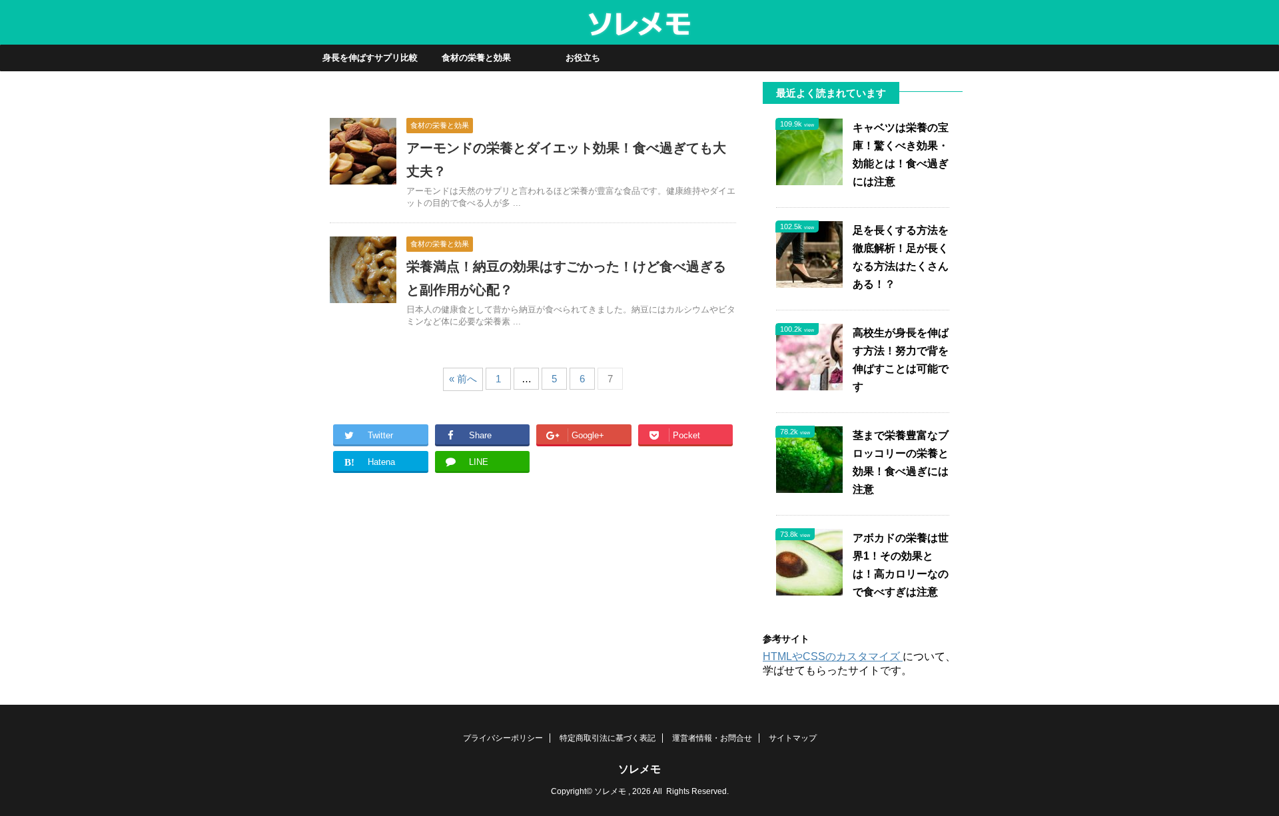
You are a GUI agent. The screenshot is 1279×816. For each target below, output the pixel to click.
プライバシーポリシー (503, 738)
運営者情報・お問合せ (712, 738)
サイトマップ (793, 738)
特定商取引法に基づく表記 (607, 738)
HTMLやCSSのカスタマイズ (833, 656)
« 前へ (463, 378)
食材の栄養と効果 (476, 58)
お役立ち (583, 58)
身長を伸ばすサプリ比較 (370, 58)
